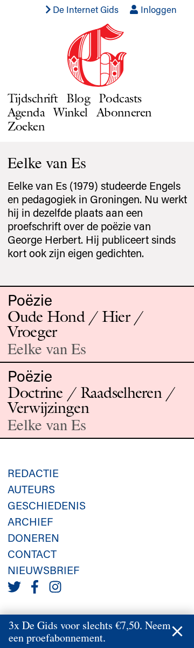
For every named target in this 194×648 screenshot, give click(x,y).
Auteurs (31, 489)
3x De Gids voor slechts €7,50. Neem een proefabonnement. (90, 631)
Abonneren (124, 112)
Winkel (70, 112)
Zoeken (26, 126)
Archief (30, 521)
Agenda (26, 112)
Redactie (33, 473)
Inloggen (157, 9)
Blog (78, 98)
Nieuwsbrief (43, 570)
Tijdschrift (33, 98)
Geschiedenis (47, 505)
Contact (32, 554)
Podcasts (120, 98)
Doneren (33, 537)
